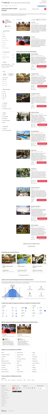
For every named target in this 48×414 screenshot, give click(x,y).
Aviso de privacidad (4, 392)
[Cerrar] (13, 20)
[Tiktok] (34, 388)
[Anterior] (2, 264)
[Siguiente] (46, 264)
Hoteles (4, 36)
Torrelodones (4, 356)
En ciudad (4, 106)
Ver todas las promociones (23, 275)
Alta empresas (4, 400)
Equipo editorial (4, 403)
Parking (4, 122)
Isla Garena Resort (35, 131)
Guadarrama (19, 361)
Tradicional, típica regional (7, 130)
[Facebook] (24, 388)
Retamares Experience (35, 206)
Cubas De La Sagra (20, 354)
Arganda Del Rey (35, 361)
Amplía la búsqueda (31, 246)
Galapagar (33, 367)
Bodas (3, 5)
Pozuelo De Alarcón (20, 371)
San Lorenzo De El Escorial (21, 358)
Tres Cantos (3, 367)
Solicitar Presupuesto (41, 66)
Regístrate (44, 2)
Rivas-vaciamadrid (4, 369)
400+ (4, 98)
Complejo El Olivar (35, 74)
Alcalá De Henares (20, 352)
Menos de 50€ (5, 77)
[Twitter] (26, 388)
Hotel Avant (33, 22)
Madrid (10, 5)
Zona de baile (5, 118)
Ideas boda (28, 2)
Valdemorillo (34, 358)
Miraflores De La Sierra (5, 361)
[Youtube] (32, 388)
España (40, 388)
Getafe (18, 363)
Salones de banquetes (6, 120)
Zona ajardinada (5, 116)
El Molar (33, 365)
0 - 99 (4, 91)
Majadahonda (34, 371)
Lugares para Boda (17, 2)
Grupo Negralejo (34, 54)
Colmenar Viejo (19, 365)
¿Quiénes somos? (4, 401)
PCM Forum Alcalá (35, 112)
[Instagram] (30, 388)
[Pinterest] (28, 388)
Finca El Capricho (34, 225)
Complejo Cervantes (35, 93)
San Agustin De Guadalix (5, 354)
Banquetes (6, 5)
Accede (41, 2)
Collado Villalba (34, 356)
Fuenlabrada (34, 369)
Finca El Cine (33, 150)
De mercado (5, 128)
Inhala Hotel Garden (35, 187)
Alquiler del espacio (11, 74)
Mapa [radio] (45, 19)
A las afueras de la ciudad (7, 108)
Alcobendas (19, 356)
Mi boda (12, 2)
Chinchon (33, 354)
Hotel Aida (33, 36)
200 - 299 (4, 95)
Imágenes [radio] (39, 19)
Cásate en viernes (21, 266)
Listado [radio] (34, 19)
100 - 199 (4, 93)
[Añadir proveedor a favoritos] (29, 23)
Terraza (4, 114)
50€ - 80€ (4, 79)
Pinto (18, 367)
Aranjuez (33, 352)
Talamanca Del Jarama (5, 371)
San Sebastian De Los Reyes (6, 363)
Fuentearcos (33, 168)
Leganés (18, 369)
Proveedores (23, 2)
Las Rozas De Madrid (35, 363)
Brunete (3, 358)
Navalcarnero (4, 365)
